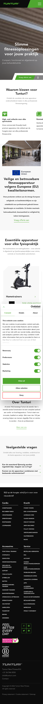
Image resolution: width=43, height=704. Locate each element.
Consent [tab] (7, 313)
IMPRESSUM (27, 607)
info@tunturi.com (9, 676)
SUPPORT (5, 570)
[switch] (37, 357)
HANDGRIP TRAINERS (8, 590)
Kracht (27, 503)
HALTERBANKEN (29, 536)
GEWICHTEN (6, 558)
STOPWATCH (6, 555)
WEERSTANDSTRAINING (9, 562)
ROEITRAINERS (6, 522)
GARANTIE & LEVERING (31, 579)
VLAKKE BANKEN (29, 518)
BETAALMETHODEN (29, 600)
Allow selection (21, 388)
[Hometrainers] (21, 276)
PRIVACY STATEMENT (30, 611)
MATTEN (4, 581)
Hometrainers (14, 297)
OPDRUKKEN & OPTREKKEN (10, 597)
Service (27, 546)
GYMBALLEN (6, 577)
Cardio (5, 503)
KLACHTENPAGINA (29, 604)
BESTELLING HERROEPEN (31, 551)
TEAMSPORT (5, 611)
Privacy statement (8, 694)
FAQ (25, 555)
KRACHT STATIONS (29, 522)
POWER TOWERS (29, 508)
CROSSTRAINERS (7, 515)
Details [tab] (21, 313)
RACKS (26, 539)
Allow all (21, 381)
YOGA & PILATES (7, 574)
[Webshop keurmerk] (21, 641)
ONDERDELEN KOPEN (30, 576)
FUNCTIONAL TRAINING (9, 551)
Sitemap (33, 694)
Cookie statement (22, 694)
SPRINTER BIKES (7, 518)
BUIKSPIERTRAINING (8, 593)
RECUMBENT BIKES (8, 511)
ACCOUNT (27, 558)
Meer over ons (21, 427)
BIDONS (4, 614)
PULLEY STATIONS (29, 529)
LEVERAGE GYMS (29, 515)
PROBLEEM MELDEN (30, 572)
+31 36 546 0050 (9, 672)
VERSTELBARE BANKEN (31, 532)
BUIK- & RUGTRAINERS (30, 511)
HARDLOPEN (6, 607)
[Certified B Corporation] (21, 651)
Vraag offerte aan (21, 220)
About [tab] (35, 313)
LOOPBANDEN (6, 525)
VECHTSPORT (6, 604)
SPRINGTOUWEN (7, 600)
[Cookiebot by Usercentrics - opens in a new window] (30, 306)
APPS (25, 583)
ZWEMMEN (5, 618)
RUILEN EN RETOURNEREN (32, 597)
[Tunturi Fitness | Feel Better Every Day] (11, 3)
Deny (21, 395)
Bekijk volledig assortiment (31, 303)
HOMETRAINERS (7, 508)
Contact (5, 679)
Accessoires (7, 546)
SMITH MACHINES (29, 525)
